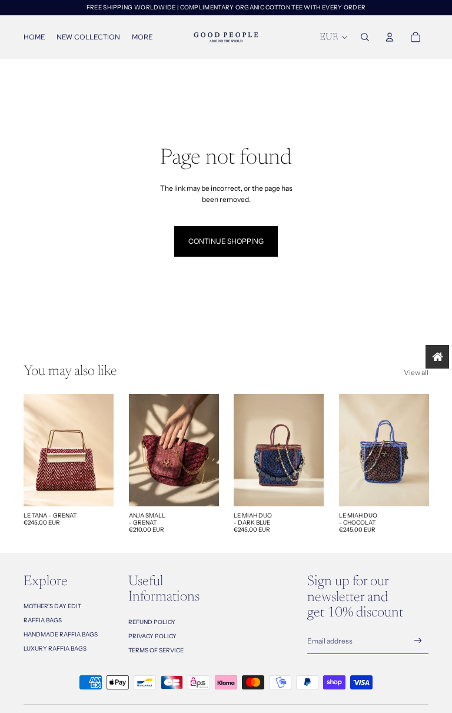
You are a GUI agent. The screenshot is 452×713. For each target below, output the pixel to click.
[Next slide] (104, 450)
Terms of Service (156, 650)
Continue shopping (226, 241)
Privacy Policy (152, 636)
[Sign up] (418, 641)
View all (416, 372)
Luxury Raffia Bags (55, 648)
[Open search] (365, 37)
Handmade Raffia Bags (61, 634)
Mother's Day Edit (52, 606)
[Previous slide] (33, 450)
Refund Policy (151, 622)
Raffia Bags (43, 620)
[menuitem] (142, 37)
